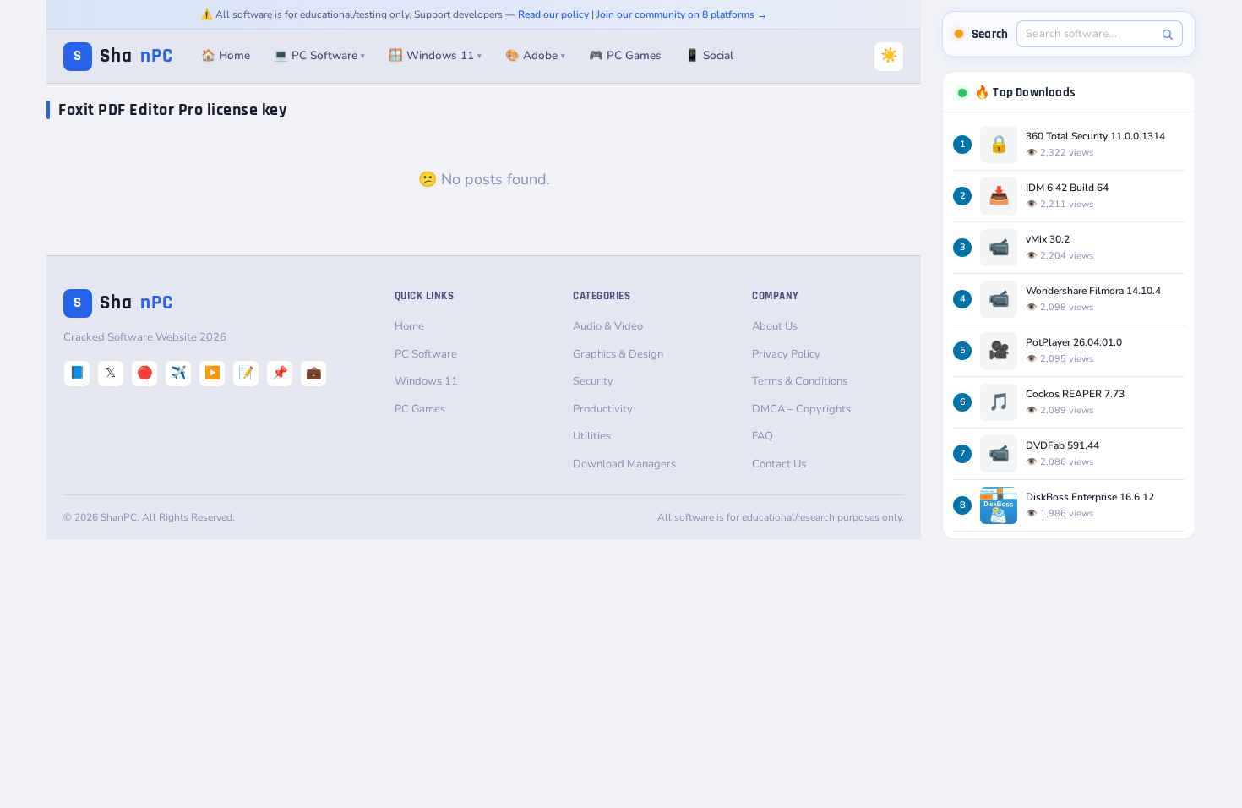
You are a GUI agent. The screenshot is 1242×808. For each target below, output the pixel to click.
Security (593, 381)
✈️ (179, 372)
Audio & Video (608, 326)
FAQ (762, 436)
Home (409, 326)
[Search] (1167, 34)
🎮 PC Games (625, 55)
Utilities (592, 436)
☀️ (889, 55)
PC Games (420, 409)
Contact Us (779, 464)
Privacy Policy (786, 354)
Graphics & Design (618, 354)
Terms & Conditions (799, 381)
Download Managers (624, 464)
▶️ (212, 372)
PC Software (426, 354)
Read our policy (553, 14)
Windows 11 (426, 381)
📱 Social (709, 55)
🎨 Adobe (535, 55)
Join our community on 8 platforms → (681, 14)
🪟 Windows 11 (435, 55)
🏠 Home (225, 55)
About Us (775, 326)
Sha (123, 56)
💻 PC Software (319, 55)
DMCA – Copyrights (801, 409)
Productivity (603, 409)
